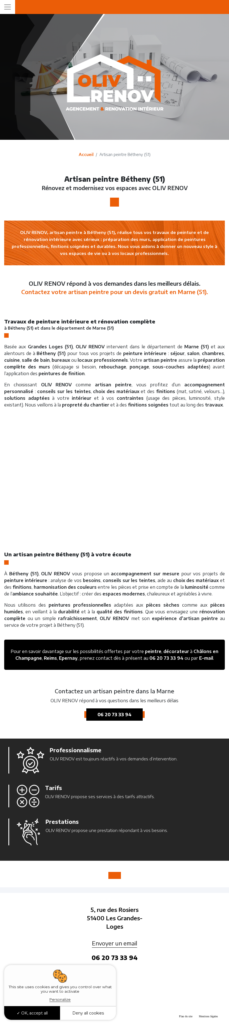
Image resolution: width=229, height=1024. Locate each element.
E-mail (206, 658)
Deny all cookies (88, 1013)
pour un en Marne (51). (114, 291)
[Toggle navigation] (7, 7)
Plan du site (185, 1016)
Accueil (86, 154)
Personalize (60, 999)
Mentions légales (208, 1016)
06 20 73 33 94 (166, 658)
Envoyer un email (114, 943)
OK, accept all (34, 1013)
